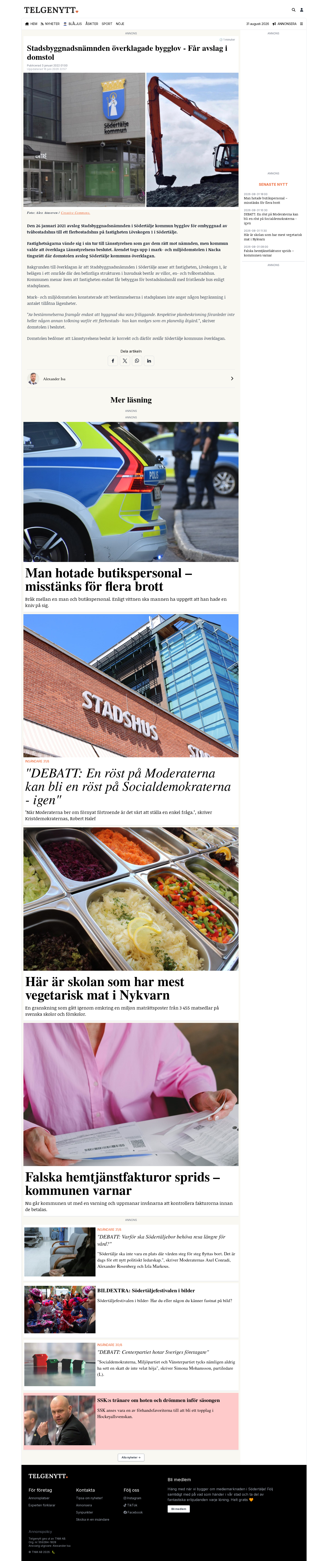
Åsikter (91, 24)
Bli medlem (178, 1509)
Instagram (133, 1498)
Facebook (135, 1512)
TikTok (131, 1505)
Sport (107, 24)
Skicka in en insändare (92, 1519)
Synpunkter (84, 1512)
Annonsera (84, 1505)
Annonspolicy (40, 1531)
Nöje (120, 24)
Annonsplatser (39, 1498)
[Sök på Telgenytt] (293, 9)
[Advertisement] (273, 103)
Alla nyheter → (131, 1457)
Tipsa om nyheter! (89, 1498)
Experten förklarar (42, 1505)
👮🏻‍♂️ (72, 24)
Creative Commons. (75, 212)
